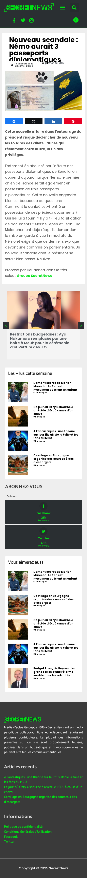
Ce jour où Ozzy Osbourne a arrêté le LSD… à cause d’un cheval (43, 789)
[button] (62, 7)
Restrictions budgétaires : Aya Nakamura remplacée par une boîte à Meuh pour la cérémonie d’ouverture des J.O (39, 341)
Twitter (9, 841)
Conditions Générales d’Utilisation (28, 832)
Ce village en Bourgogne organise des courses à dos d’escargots (40, 799)
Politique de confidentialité (23, 826)
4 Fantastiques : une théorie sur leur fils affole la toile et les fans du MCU (43, 779)
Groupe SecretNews (34, 275)
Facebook (11, 837)
